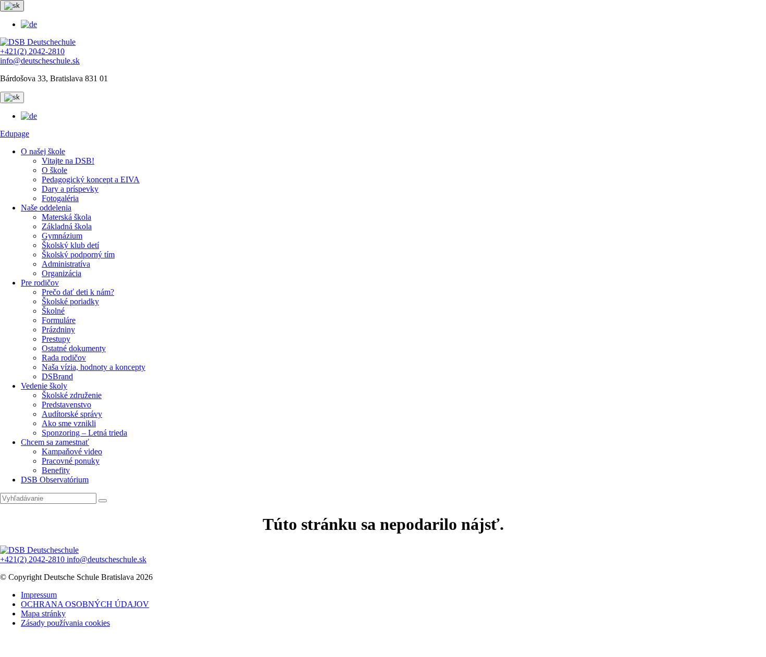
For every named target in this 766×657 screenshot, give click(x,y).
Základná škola (67, 226)
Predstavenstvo (66, 404)
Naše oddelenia (46, 207)
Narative (399, 646)
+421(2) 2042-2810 (32, 51)
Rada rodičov (64, 357)
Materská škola (66, 217)
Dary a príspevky (70, 188)
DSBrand (57, 376)
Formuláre (59, 320)
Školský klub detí (70, 245)
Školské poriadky (70, 301)
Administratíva (66, 263)
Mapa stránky (43, 613)
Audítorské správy (72, 414)
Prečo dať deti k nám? (78, 292)
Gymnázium (62, 235)
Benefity (56, 470)
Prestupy (56, 338)
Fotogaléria (60, 198)
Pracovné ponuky (71, 460)
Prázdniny (58, 329)
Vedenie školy (44, 385)
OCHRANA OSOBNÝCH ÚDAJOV (85, 604)
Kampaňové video (72, 451)
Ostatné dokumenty (74, 348)
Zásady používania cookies (65, 622)
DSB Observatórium (55, 479)
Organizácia (61, 273)
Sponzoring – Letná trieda (84, 432)
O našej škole (43, 151)
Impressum (39, 594)
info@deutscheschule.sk (40, 60)
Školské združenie (72, 395)
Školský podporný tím (78, 254)
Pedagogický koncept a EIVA (91, 179)
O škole (54, 170)
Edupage (14, 133)
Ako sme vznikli (69, 423)
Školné (53, 310)
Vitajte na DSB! (68, 160)
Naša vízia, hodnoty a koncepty (93, 367)
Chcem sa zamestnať (55, 442)
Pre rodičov (40, 282)
